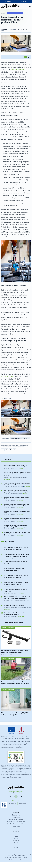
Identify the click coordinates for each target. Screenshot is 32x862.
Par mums (16, 847)
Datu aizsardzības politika (16, 819)
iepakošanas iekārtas (17, 69)
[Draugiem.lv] (26, 30)
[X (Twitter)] (21, 30)
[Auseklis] (10, 6)
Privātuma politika (16, 817)
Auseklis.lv (11, 857)
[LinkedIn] (24, 30)
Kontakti (16, 842)
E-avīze (9, 1)
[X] (6, 450)
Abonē (25, 1)
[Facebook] (18, 30)
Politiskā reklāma (16, 826)
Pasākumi (16, 838)
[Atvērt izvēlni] (29, 6)
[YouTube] (10, 450)
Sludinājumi (16, 840)
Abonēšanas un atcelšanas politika (16, 821)
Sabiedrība (26, 438)
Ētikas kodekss (16, 815)
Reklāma (16, 845)
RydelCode (20, 859)
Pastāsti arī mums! (16, 834)
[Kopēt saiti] (29, 30)
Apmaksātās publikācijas (15, 13)
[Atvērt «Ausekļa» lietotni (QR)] (4, 805)
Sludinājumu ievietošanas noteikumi (16, 824)
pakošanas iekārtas (7, 376)
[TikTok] (14, 450)
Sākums (3, 13)
